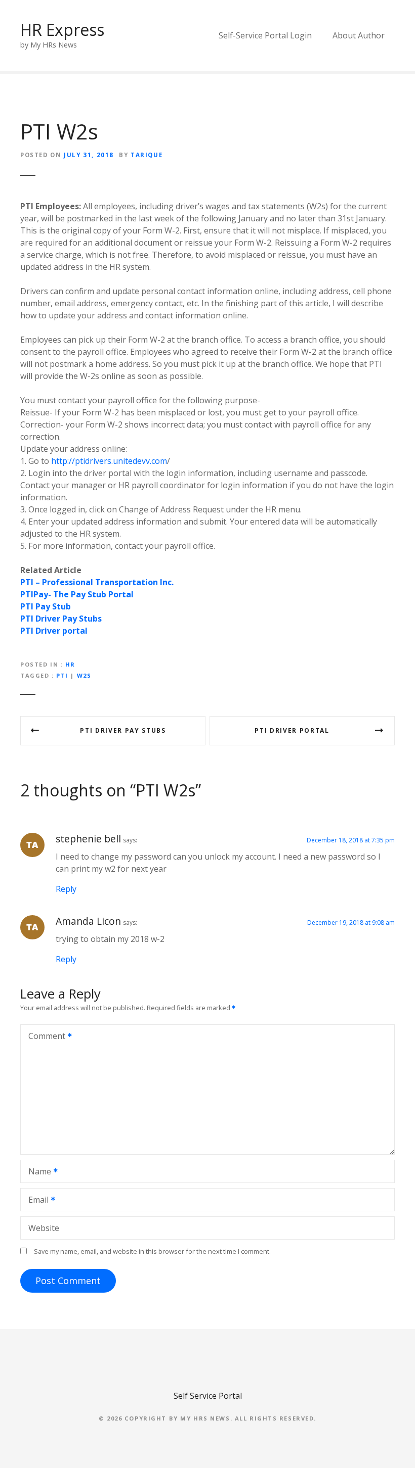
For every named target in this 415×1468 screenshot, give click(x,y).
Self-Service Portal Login (265, 35)
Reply (66, 888)
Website (43, 1228)
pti (62, 675)
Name (37, 1172)
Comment (44, 1037)
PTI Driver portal (292, 730)
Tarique (146, 155)
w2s (84, 675)
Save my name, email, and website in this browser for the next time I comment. (152, 1251)
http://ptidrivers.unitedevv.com (109, 460)
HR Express (62, 29)
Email (36, 1200)
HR (70, 664)
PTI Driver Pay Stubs (123, 730)
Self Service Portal (208, 1395)
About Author (359, 35)
